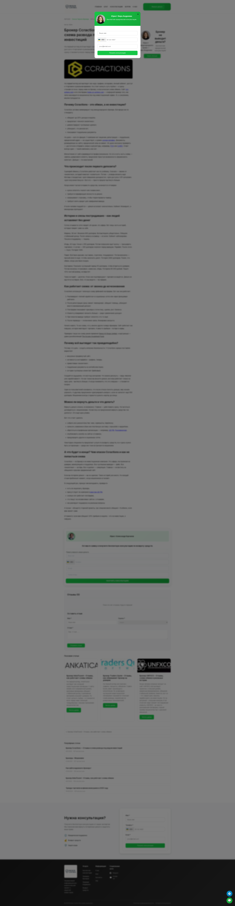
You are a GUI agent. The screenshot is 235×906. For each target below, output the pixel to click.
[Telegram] (229, 893)
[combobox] (102, 40)
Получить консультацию (117, 53)
